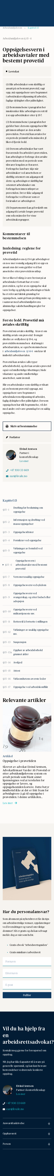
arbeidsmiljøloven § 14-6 (19, 351)
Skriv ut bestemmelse (23, 426)
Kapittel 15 (33, 27)
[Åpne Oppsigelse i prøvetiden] (27, 727)
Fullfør (27, 995)
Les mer (24, 461)
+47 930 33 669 (19, 470)
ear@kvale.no (18, 476)
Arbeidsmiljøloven (12, 27)
